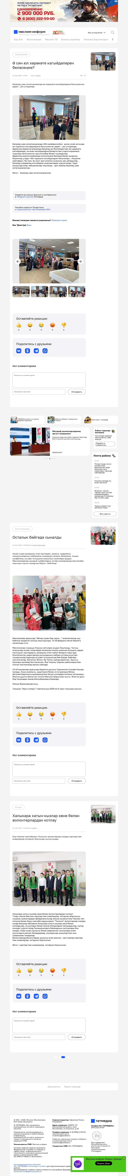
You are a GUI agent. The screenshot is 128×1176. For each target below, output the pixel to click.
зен (30, 225)
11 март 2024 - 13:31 (19, 545)
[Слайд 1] (44, 458)
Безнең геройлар (70, 39)
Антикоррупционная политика (27, 1164)
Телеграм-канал (59, 220)
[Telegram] (36, 350)
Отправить (77, 392)
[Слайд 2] (47, 458)
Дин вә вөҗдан (22, 529)
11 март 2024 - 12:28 (19, 828)
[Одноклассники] (27, 350)
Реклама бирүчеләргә (96, 39)
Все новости (105, 514)
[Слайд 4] (52, 458)
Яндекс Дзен (103, 1163)
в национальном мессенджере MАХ (32, 209)
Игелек (18, 807)
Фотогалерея (34, 39)
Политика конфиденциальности (28, 1171)
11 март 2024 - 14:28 (19, 75)
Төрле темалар (72, 1086)
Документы (54, 1086)
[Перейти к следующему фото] (80, 261)
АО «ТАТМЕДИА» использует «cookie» (30, 1166)
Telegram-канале (25, 196)
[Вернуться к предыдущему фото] (18, 261)
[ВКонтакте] (18, 350)
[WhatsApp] (45, 350)
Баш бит (18, 39)
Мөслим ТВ (51, 39)
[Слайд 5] (54, 458)
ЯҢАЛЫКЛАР (21, 54)
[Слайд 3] (49, 458)
